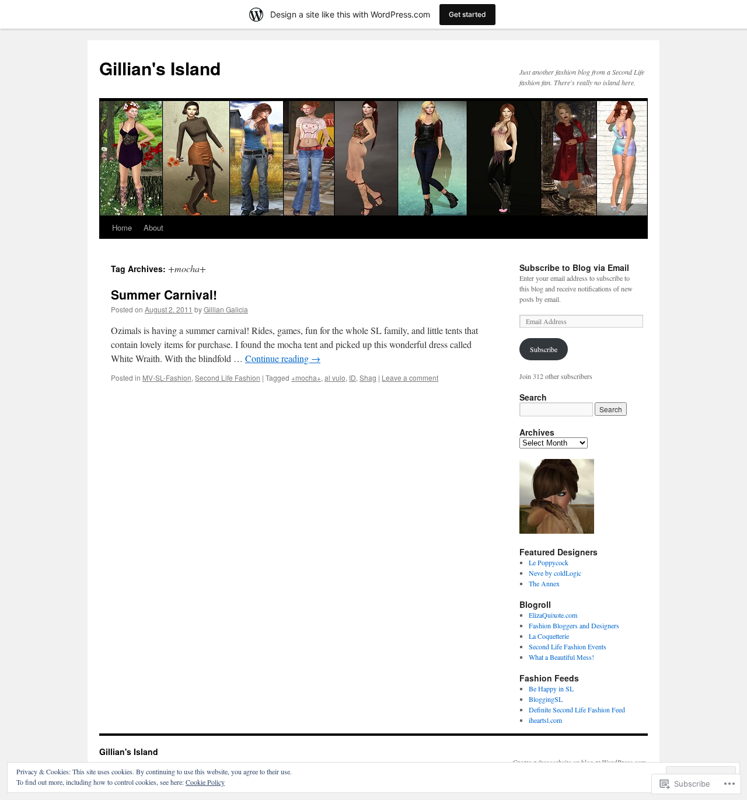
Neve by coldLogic (555, 573)
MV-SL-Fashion (166, 377)
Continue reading (282, 358)
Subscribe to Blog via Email (574, 267)
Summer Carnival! (164, 294)
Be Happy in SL (551, 688)
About (153, 227)
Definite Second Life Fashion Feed (577, 709)
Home (122, 227)
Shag (367, 377)
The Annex (544, 583)
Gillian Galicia (226, 309)
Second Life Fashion (227, 377)
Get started (467, 14)
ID (352, 377)
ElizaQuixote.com (553, 615)
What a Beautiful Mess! (561, 657)
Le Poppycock (548, 562)
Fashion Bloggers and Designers (574, 625)
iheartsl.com (545, 720)
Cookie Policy (205, 782)
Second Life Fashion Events (567, 646)
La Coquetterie (549, 636)
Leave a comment (410, 377)
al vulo (334, 377)
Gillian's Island (160, 68)
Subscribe (543, 349)
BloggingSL (546, 699)
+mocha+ (306, 377)
